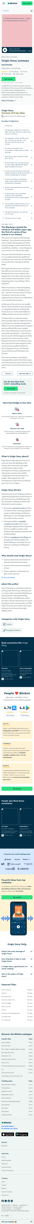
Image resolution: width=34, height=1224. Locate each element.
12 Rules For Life (6, 1056)
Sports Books (6, 1105)
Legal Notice (23, 1205)
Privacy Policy (18, 1207)
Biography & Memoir (13, 630)
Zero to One (5, 1062)
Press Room (5, 1195)
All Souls (4, 993)
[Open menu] (4, 3)
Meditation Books (7, 1091)
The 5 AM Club (6, 1046)
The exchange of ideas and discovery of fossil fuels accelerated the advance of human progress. (17, 206)
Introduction (9, 126)
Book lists (4, 1146)
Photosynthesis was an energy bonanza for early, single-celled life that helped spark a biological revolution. (17, 165)
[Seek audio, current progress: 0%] (17, 51)
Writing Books (6, 1088)
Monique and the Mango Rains (11, 1013)
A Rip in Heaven (6, 990)
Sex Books (5, 1108)
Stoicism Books (6, 1098)
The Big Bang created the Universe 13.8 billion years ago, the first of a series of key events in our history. (18, 132)
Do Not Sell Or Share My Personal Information (15, 1211)
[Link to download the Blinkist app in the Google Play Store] (22, 1134)
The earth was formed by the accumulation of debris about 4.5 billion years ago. (17, 150)
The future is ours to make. (15, 218)
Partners (4, 1188)
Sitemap (15, 1205)
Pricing (4, 1157)
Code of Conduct (7, 1192)
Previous (8, 373)
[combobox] (7, 1215)
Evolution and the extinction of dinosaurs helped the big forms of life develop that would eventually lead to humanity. (17, 173)
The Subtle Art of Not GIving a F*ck (12, 1076)
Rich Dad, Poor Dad (8, 1052)
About (3, 1182)
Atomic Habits (6, 1042)
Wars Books (5, 1111)
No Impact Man (6, 1016)
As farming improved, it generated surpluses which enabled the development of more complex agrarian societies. (17, 196)
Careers (4, 1185)
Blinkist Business (6, 1160)
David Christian (7, 64)
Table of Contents (8, 101)
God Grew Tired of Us (8, 1000)
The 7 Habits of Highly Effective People (13, 1049)
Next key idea (24, 373)
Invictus (4, 1010)
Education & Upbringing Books (11, 1101)
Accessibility (17, 1209)
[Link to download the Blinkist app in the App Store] (8, 1134)
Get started (27, 3)
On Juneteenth (6, 1020)
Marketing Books (7, 1115)
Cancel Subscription (8, 1170)
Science (6, 11)
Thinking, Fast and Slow (9, 1059)
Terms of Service (7, 1207)
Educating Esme (6, 996)
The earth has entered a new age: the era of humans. (16, 213)
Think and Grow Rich (8, 1073)
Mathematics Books (7, 1094)
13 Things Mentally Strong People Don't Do (13, 1067)
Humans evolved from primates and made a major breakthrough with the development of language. (16, 181)
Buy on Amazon (9, 577)
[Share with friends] (31, 11)
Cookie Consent (6, 1209)
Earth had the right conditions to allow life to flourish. (16, 157)
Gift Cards (4, 1164)
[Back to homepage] (12, 3)
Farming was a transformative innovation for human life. (17, 188)
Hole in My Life (6, 1006)
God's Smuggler (6, 1003)
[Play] (5, 50)
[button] (17, 952)
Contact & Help (6, 1167)
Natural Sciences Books (9, 1084)
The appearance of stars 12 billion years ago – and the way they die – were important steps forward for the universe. (17, 141)
